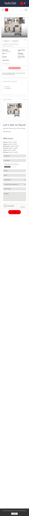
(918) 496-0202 (7, 131)
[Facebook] (3, 135)
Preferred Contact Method (11, 164)
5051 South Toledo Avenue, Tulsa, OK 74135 (14, 128)
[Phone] (21, 3)
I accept (14, 513)
